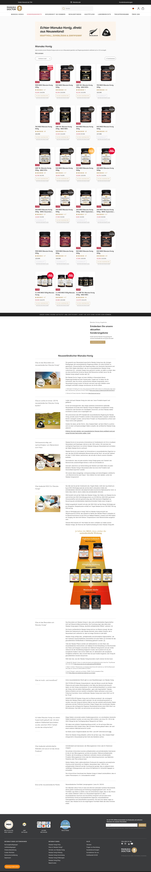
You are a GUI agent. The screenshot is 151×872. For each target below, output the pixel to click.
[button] (75, 53)
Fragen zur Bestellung (93, 847)
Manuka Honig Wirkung (55, 852)
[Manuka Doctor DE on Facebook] (122, 844)
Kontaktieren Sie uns (92, 852)
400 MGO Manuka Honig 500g (105, 169)
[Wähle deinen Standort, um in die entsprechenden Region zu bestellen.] (133, 8)
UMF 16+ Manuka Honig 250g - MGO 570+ (43, 169)
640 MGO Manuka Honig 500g (105, 128)
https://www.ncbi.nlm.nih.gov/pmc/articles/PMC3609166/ (87, 664)
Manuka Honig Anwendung (56, 855)
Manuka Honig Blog (54, 860)
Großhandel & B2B (92, 855)
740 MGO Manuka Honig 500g (43, 128)
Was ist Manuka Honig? (55, 847)
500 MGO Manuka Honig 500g (84, 169)
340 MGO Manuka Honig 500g (64, 211)
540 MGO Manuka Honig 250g (64, 169)
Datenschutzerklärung (11, 855)
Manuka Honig (17, 14)
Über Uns (136, 14)
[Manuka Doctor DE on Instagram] (126, 844)
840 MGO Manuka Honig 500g (64, 86)
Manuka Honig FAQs (54, 845)
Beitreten (142, 825)
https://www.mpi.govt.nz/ (94, 393)
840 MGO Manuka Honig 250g (105, 252)
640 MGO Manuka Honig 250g (84, 128)
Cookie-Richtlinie (9, 852)
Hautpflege (90, 14)
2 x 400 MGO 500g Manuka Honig (65, 294)
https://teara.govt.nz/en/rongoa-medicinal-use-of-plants (82, 673)
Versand (88, 845)
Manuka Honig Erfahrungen (56, 858)
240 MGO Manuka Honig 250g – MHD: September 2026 (84, 211)
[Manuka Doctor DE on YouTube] (132, 844)
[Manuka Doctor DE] (14, 9)
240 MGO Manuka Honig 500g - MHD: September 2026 (105, 211)
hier (110, 732)
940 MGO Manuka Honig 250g (84, 252)
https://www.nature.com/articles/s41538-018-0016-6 (102, 390)
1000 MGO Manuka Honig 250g (44, 86)
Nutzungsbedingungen (11, 845)
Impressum (7, 858)
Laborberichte (104, 14)
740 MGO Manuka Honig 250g (105, 86)
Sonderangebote (34, 14)
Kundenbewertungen (92, 850)
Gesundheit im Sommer (55, 14)
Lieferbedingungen (10, 847)
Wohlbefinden (75, 14)
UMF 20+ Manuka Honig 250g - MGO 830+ (84, 86)
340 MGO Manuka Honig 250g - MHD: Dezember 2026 (43, 211)
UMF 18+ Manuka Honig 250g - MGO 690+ (64, 128)
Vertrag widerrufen (12, 866)
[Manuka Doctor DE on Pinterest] (129, 844)
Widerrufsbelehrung (10, 850)
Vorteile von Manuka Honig (56, 850)
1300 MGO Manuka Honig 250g (44, 252)
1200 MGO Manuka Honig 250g (64, 252)
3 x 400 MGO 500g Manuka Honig (44, 294)
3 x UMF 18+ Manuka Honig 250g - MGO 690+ (85, 294)
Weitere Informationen (42, 98)
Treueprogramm (121, 14)
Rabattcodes (52, 863)
